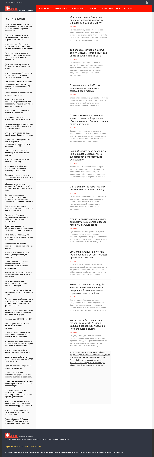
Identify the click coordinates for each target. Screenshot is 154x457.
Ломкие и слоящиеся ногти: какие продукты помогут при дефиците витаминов (17, 37)
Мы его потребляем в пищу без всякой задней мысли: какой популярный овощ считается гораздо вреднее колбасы (87, 289)
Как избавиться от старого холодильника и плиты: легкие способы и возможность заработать (18, 56)
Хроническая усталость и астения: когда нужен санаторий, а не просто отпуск (19, 208)
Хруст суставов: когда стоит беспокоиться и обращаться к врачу (17, 66)
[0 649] (52, 259)
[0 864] (52, 194)
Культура (128, 8)
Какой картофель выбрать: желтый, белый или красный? (17, 351)
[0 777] (52, 58)
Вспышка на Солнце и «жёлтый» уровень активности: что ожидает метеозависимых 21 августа (19, 84)
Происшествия (77, 8)
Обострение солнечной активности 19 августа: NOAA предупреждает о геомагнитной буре (18, 187)
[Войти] (146, 2)
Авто (118, 8)
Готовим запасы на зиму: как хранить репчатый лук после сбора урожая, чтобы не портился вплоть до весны (89, 119)
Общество (60, 8)
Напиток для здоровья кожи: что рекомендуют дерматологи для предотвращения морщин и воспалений (19, 27)
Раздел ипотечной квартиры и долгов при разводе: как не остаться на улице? (90, 356)
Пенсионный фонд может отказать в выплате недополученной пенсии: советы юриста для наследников (19, 393)
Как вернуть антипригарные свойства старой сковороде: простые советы (17, 412)
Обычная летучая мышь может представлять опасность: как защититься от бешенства (18, 334)
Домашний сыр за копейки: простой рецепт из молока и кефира (17, 152)
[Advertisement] (90, 383)
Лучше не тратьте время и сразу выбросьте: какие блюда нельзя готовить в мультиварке (88, 222)
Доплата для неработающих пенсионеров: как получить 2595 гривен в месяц (19, 359)
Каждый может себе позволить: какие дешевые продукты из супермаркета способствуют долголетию (88, 155)
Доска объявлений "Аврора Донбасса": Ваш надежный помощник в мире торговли (17, 421)
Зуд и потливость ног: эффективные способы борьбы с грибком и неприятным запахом (19, 228)
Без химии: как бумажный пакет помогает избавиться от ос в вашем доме (18, 274)
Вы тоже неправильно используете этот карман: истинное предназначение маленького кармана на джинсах (19, 198)
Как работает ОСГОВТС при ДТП (18, 319)
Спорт (93, 8)
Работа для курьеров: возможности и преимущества (18, 118)
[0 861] (52, 123)
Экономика (43, 8)
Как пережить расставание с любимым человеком (17, 111)
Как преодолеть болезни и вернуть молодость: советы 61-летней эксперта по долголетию (18, 46)
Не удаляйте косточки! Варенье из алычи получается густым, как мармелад (19, 292)
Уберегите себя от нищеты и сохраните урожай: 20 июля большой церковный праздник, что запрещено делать (87, 324)
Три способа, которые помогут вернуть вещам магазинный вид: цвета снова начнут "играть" (89, 52)
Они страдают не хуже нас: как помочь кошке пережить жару (87, 188)
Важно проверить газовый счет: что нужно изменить (18, 94)
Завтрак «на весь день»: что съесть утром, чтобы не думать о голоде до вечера (19, 177)
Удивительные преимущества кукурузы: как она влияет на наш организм (19, 237)
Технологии (107, 8)
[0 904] (52, 227)
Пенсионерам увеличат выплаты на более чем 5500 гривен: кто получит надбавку (19, 126)
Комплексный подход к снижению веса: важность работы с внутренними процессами (16, 218)
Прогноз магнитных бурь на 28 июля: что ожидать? (18, 367)
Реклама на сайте (21, 446)
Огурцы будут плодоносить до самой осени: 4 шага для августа (19, 134)
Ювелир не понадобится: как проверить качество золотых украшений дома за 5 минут (86, 20)
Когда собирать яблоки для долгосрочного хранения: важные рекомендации (16, 168)
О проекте (9, 446)
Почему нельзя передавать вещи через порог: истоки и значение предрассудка (19, 383)
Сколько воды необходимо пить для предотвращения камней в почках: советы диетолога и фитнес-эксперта (19, 302)
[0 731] (52, 328)
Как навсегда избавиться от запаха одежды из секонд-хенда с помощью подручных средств (18, 403)
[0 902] (52, 292)
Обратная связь (36, 446)
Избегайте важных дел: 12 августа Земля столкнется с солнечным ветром (17, 283)
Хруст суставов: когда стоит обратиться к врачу (17, 160)
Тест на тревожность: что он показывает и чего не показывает (17, 325)
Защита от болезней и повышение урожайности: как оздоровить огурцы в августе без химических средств (19, 102)
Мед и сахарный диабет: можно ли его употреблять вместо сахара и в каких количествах (18, 75)
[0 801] (52, 159)
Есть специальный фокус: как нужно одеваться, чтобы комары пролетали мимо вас (88, 254)
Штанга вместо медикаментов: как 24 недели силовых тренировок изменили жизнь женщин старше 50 (18, 142)
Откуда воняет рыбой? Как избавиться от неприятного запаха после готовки (85, 88)
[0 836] (52, 93)
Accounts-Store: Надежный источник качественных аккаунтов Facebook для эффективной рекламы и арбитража (87, 363)
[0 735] (52, 25)
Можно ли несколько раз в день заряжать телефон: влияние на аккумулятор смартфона (19, 312)
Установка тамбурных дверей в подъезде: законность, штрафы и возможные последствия (19, 343)
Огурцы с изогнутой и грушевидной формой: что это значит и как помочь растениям (18, 374)
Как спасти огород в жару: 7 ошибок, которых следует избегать (17, 254)
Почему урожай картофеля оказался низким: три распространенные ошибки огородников (16, 264)
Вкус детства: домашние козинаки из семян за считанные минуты (19, 245)
